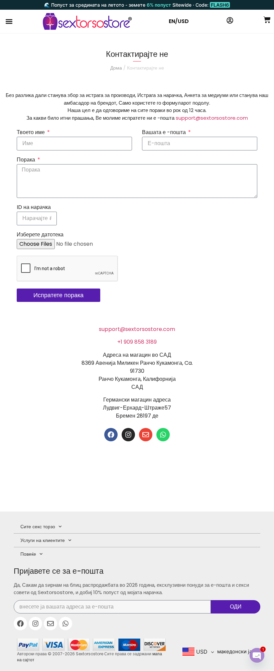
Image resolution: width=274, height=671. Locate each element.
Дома (116, 68)
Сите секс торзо (37, 526)
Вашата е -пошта (164, 133)
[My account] (230, 20)
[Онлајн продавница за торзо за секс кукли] (87, 21)
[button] (8, 21)
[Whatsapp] (163, 434)
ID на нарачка (34, 208)
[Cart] (267, 19)
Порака (26, 160)
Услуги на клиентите (42, 540)
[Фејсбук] (111, 434)
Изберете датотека (40, 235)
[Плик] (145, 434)
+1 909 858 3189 (137, 342)
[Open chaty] (257, 655)
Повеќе (28, 554)
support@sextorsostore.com (212, 117)
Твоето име (31, 133)
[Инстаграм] (128, 434)
